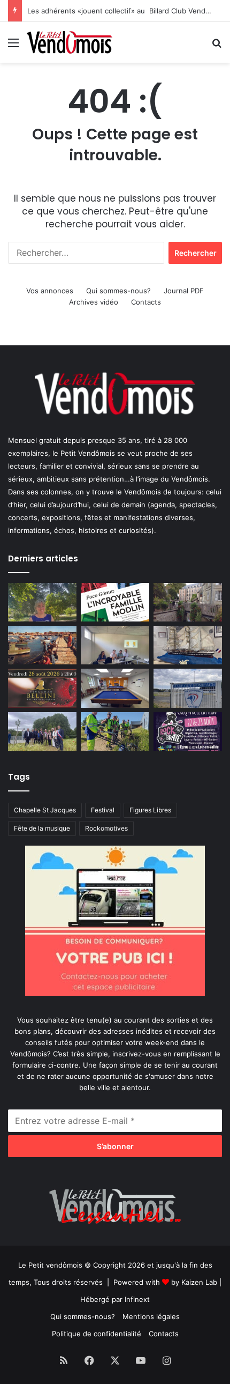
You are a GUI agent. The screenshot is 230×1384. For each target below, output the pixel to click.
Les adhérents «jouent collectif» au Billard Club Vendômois (126, 10)
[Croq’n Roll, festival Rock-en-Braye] (188, 731)
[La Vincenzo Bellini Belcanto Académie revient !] (42, 688)
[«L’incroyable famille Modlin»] (115, 602)
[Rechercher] (216, 46)
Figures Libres (150, 810)
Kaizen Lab (199, 1282)
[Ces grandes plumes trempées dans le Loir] (188, 602)
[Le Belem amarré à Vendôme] (188, 645)
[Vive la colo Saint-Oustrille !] (42, 645)
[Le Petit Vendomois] (69, 42)
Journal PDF (184, 290)
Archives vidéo (93, 302)
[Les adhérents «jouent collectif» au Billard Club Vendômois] (115, 688)
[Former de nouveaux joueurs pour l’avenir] (188, 688)
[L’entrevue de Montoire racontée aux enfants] (42, 602)
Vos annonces (49, 290)
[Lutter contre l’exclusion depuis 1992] (115, 645)
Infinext (137, 1299)
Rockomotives (106, 828)
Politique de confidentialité (96, 1333)
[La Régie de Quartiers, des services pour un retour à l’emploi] (115, 731)
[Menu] (13, 46)
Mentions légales (151, 1316)
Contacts (146, 302)
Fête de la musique (42, 828)
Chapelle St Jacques (45, 810)
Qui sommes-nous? (118, 290)
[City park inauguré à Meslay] (42, 731)
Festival (102, 810)
